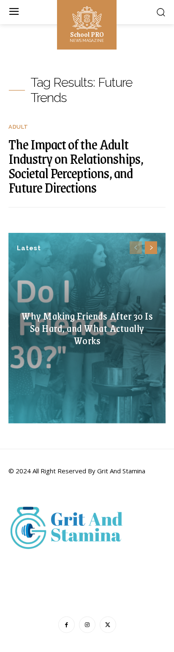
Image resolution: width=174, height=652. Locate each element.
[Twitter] (108, 624)
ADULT (18, 127)
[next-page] (151, 247)
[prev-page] (136, 247)
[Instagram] (87, 624)
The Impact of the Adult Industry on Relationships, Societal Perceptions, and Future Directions (75, 166)
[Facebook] (66, 624)
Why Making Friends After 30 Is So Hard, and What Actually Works (87, 327)
